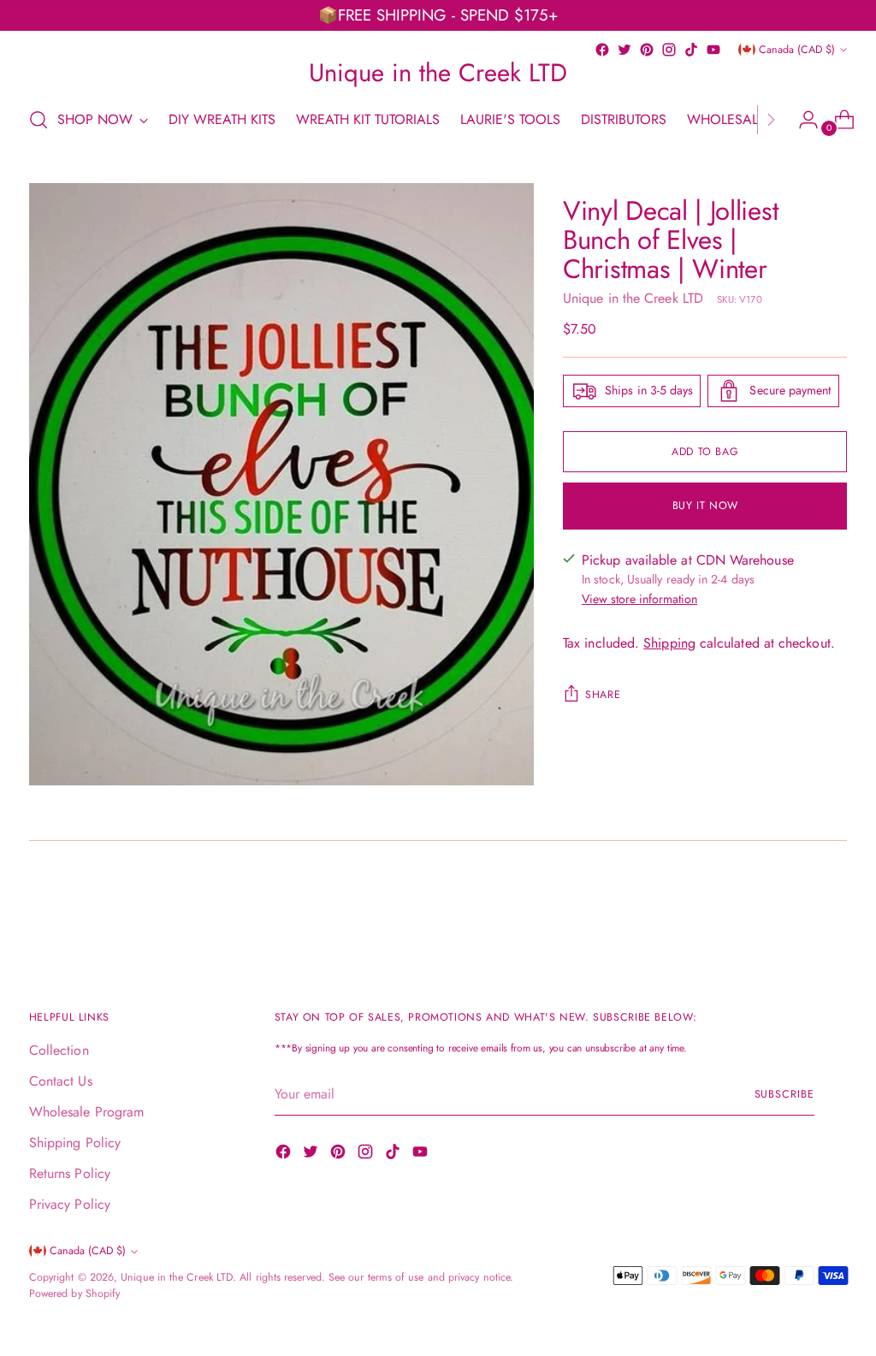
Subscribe (784, 1094)
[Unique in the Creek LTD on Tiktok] (691, 49)
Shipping (669, 643)
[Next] (771, 120)
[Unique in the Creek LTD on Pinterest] (646, 49)
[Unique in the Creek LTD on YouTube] (713, 49)
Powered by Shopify (74, 1293)
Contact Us (60, 1081)
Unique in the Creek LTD (633, 298)
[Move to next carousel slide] (832, 906)
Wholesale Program (86, 1112)
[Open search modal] (38, 120)
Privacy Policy (69, 1204)
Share (602, 694)
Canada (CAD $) (797, 49)
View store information (639, 598)
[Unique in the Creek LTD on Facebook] (602, 49)
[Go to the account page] (801, 120)
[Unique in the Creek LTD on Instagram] (669, 49)
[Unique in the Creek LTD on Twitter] (624, 49)
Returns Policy (69, 1173)
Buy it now (705, 505)
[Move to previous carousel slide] (793, 906)
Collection (59, 1050)
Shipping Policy (75, 1142)
